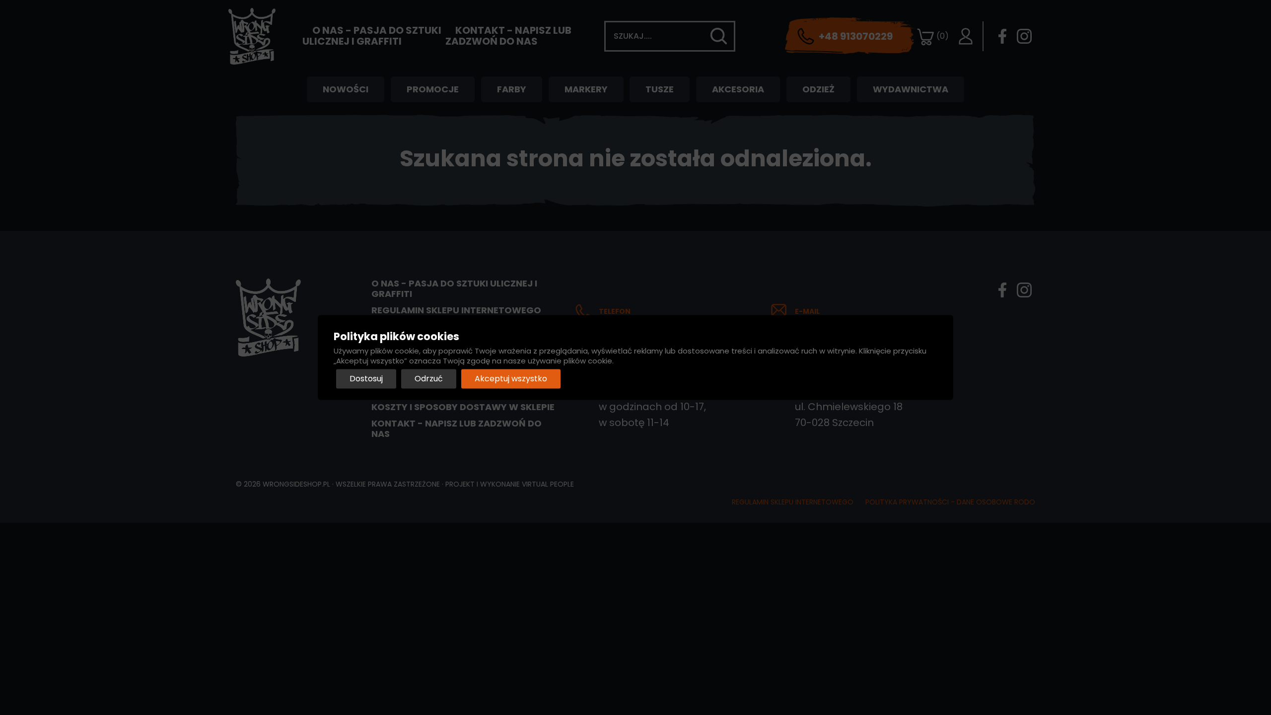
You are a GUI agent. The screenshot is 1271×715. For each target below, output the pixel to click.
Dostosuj (366, 379)
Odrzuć (429, 379)
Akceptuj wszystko (511, 379)
